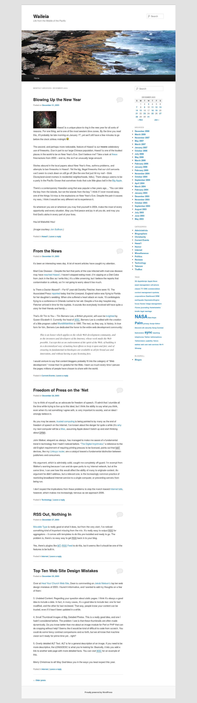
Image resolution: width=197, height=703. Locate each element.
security (148, 328)
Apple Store (152, 281)
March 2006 (140, 160)
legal (142, 311)
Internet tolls (116, 488)
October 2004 (141, 176)
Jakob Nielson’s (103, 583)
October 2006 (141, 150)
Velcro (155, 341)
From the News (47, 251)
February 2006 (141, 163)
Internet (45, 556)
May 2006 (139, 157)
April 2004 (139, 183)
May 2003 (139, 218)
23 (145, 113)
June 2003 (139, 215)
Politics (138, 256)
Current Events (48, 375)
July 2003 (139, 212)
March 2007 (140, 144)
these (114, 154)
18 (152, 110)
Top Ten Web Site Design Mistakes (65, 570)
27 (160, 113)
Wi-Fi (161, 344)
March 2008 (140, 134)
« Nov (140, 119)
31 (148, 116)
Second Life (140, 328)
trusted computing (65, 421)
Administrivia (141, 230)
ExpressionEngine (152, 300)
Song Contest (157, 328)
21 (137, 113)
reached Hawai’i (52, 274)
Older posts (39, 680)
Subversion (139, 333)
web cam (144, 344)
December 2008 (142, 131)
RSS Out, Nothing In (52, 514)
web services (153, 344)
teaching (156, 333)
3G (136, 281)
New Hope (152, 317)
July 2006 (139, 153)
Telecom (139, 266)
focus (137, 303)
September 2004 (142, 179)
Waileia (41, 16)
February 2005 (141, 170)
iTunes (137, 307)
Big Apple (117, 180)
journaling (145, 307)
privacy (146, 323)
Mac (63, 428)
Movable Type (40, 526)
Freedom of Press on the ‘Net (60, 390)
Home (36, 78)
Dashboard (150, 296)
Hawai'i (45, 236)
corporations (140, 296)
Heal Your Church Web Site (55, 583)
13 (160, 107)
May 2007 (139, 140)
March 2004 (140, 186)
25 (152, 113)
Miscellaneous (142, 253)
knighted (110, 315)
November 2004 (142, 173)
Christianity (140, 236)
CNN (145, 289)
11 (152, 107)
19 (156, 110)
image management (154, 303)
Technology (47, 499)
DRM (157, 296)
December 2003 (142, 196)
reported (56, 293)
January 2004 (141, 192)
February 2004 (141, 189)
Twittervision (140, 341)
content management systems (147, 292)
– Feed (64, 545)
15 (141, 110)
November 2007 (142, 137)
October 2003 (141, 202)
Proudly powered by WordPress (98, 692)
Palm (139, 322)
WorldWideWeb (65, 323)
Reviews (139, 259)
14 (137, 110)
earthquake (139, 300)
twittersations (156, 337)
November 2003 (142, 199)
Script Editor (155, 323)
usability (149, 341)
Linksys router (57, 451)
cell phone (155, 285)
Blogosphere (141, 233)
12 (156, 107)
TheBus (138, 269)
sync (148, 332)
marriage (148, 311)
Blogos (138, 359)
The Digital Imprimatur (92, 443)
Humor (138, 246)
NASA (141, 316)
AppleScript (142, 281)
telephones (139, 337)
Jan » (156, 119)
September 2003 (142, 205)
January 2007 (141, 147)
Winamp (138, 348)
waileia (137, 344)
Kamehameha (155, 307)
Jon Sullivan (56, 229)
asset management (142, 285)
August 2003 (141, 209)
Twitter (147, 337)
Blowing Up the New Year (57, 99)
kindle (137, 311)
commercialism (154, 289)
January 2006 (141, 166)
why (119, 425)
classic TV (139, 289)
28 (137, 116)
